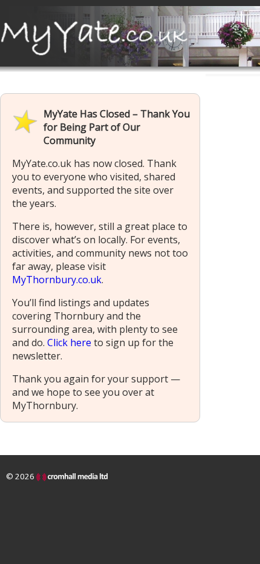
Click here (69, 342)
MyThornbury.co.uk (57, 279)
